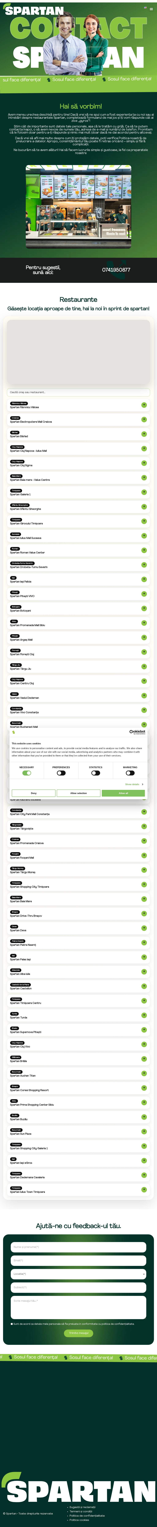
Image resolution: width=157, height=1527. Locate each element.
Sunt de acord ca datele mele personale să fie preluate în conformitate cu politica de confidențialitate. (73, 1324)
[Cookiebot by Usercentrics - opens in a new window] (131, 732)
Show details (132, 784)
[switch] (61, 772)
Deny (33, 793)
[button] (151, 9)
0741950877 (116, 270)
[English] (145, 7)
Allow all (123, 793)
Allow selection (78, 793)
